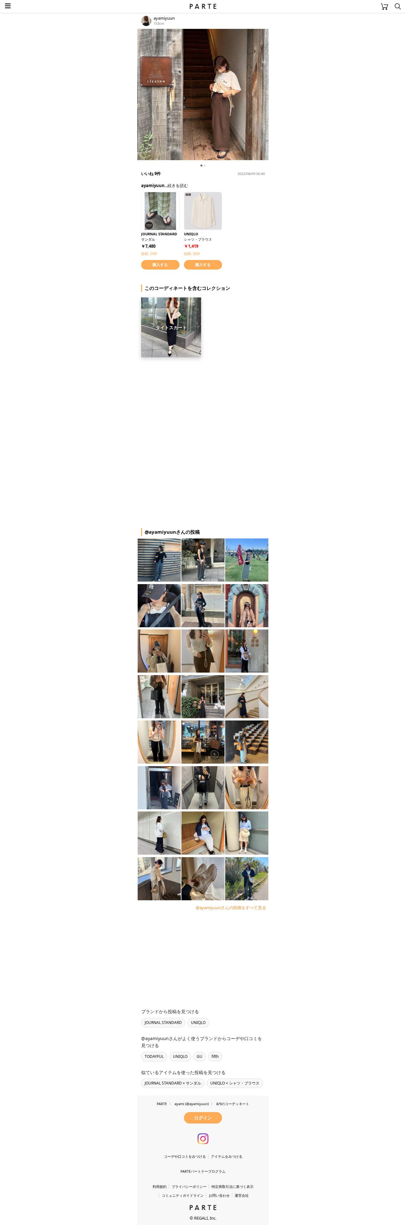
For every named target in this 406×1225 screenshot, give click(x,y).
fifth (215, 1056)
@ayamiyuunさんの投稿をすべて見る (231, 907)
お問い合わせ (219, 1195)
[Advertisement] (188, 400)
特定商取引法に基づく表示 (232, 1186)
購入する (160, 264)
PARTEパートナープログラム (203, 1171)
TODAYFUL (154, 1056)
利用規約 (160, 1186)
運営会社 (242, 1195)
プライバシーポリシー (189, 1186)
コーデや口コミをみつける (185, 1156)
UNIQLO (198, 1022)
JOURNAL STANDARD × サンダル (173, 1083)
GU (199, 1056)
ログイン (203, 1118)
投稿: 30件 (192, 253)
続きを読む (177, 185)
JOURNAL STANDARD (163, 1022)
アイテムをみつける (226, 1156)
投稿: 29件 (149, 253)
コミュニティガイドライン (183, 1195)
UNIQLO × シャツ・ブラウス (234, 1083)
